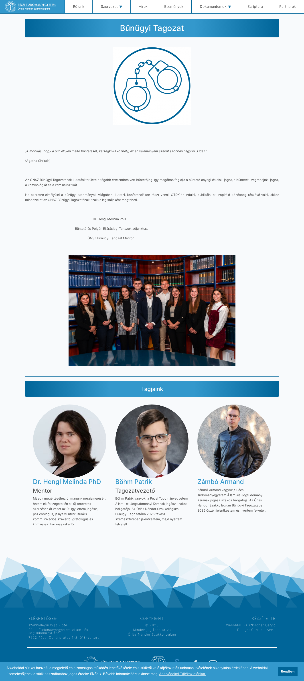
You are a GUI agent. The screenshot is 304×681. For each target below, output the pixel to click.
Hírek (143, 6)
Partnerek (287, 6)
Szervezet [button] (109, 6)
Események (173, 6)
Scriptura (255, 6)
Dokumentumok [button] (213, 6)
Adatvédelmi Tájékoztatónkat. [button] (182, 674)
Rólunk (78, 6)
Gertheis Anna (263, 630)
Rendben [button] (288, 671)
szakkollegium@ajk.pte (47, 625)
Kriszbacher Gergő (259, 625)
